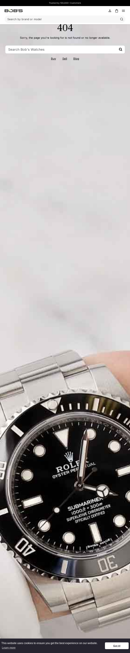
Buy (53, 58)
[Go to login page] (109, 10)
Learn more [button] (9, 647)
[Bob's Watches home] (14, 10)
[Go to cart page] (116, 10)
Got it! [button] (117, 645)
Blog (76, 58)
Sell (64, 58)
